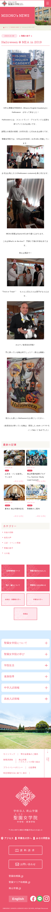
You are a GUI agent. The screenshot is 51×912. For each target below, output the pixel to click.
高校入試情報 (11, 698)
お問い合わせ (28, 864)
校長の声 (7, 538)
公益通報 (32, 767)
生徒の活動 (8, 532)
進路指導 (9, 676)
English (18, 899)
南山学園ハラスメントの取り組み (29, 761)
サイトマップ (9, 754)
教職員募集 (8, 760)
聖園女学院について (15, 643)
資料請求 (28, 850)
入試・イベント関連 (12, 543)
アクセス (9, 838)
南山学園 (13, 888)
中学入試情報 (11, 687)
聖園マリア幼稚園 (18, 882)
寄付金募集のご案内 (29, 754)
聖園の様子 (8, 548)
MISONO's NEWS (15, 27)
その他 (7, 553)
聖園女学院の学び (14, 654)
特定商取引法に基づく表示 (15, 773)
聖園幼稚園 (14, 876)
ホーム (6, 27)
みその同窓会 (43, 838)
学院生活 (9, 665)
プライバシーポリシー (13, 767)
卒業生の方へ (25, 838)
